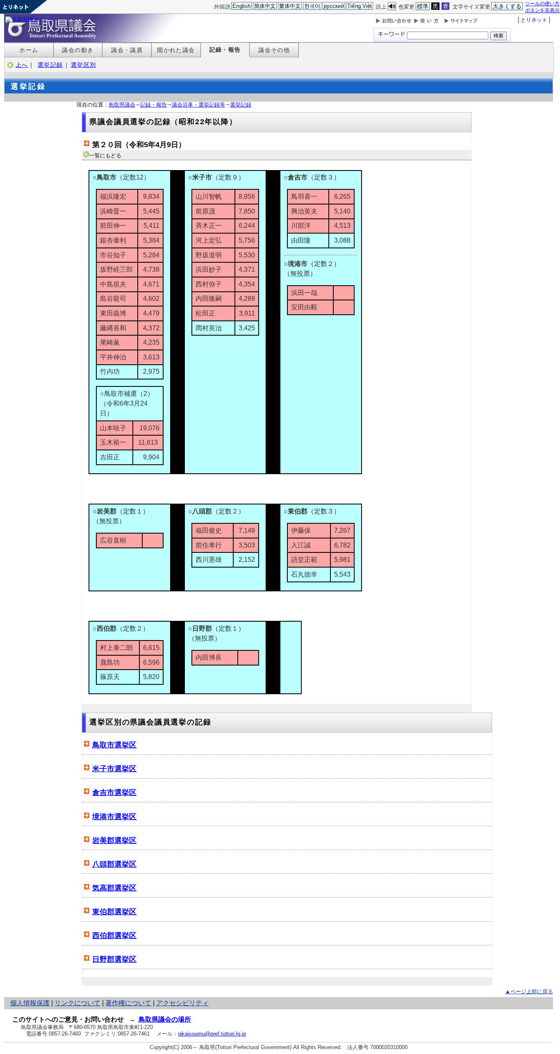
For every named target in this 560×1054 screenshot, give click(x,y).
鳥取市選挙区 (114, 745)
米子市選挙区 (114, 769)
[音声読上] (392, 6)
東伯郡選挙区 (114, 912)
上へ (22, 64)
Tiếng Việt (359, 6)
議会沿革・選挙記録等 (198, 105)
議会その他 (274, 50)
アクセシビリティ (182, 1002)
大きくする (507, 6)
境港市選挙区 (114, 817)
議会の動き (77, 50)
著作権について (128, 1002)
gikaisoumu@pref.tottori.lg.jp (212, 1034)
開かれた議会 (176, 50)
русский (334, 6)
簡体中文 (265, 6)
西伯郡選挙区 (114, 935)
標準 (422, 6)
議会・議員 (127, 50)
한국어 (312, 6)
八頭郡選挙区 (114, 864)
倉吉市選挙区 (114, 792)
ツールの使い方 (542, 3)
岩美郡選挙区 (114, 840)
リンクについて (77, 1002)
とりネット (534, 20)
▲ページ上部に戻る (529, 991)
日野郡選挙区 (114, 959)
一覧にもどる (105, 155)
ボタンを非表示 (542, 10)
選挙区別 (83, 64)
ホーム (28, 50)
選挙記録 (50, 64)
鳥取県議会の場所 (165, 1019)
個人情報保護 (30, 1002)
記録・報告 (225, 49)
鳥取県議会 (122, 105)
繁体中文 (290, 6)
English (241, 6)
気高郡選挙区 (114, 888)
